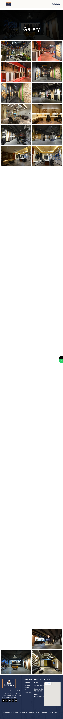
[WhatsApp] (61, 361)
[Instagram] (55, 4)
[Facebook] (53, 4)
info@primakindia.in (40, 696)
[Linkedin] (59, 4)
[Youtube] (57, 4)
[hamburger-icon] (31, 4)
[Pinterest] (16, 700)
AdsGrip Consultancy (41, 712)
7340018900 (38, 686)
